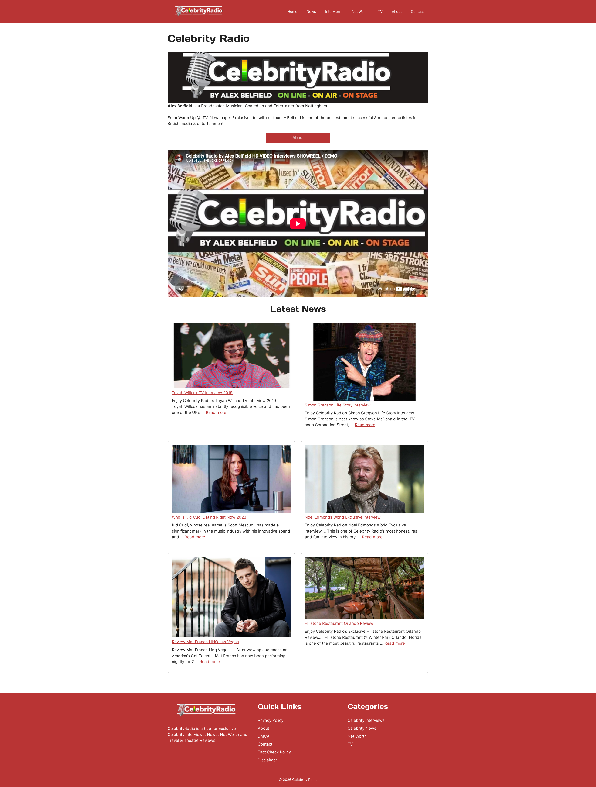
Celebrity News (362, 728)
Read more (216, 412)
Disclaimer (267, 760)
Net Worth (360, 11)
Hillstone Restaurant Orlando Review (339, 623)
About (397, 11)
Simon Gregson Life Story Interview (338, 405)
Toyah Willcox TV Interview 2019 (202, 392)
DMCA (264, 736)
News (311, 11)
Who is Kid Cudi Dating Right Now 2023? (210, 517)
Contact (417, 11)
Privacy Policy (270, 720)
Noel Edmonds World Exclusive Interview (343, 517)
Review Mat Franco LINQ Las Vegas (205, 641)
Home (292, 11)
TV (380, 11)
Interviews (333, 11)
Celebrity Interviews (366, 720)
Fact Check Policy (274, 752)
